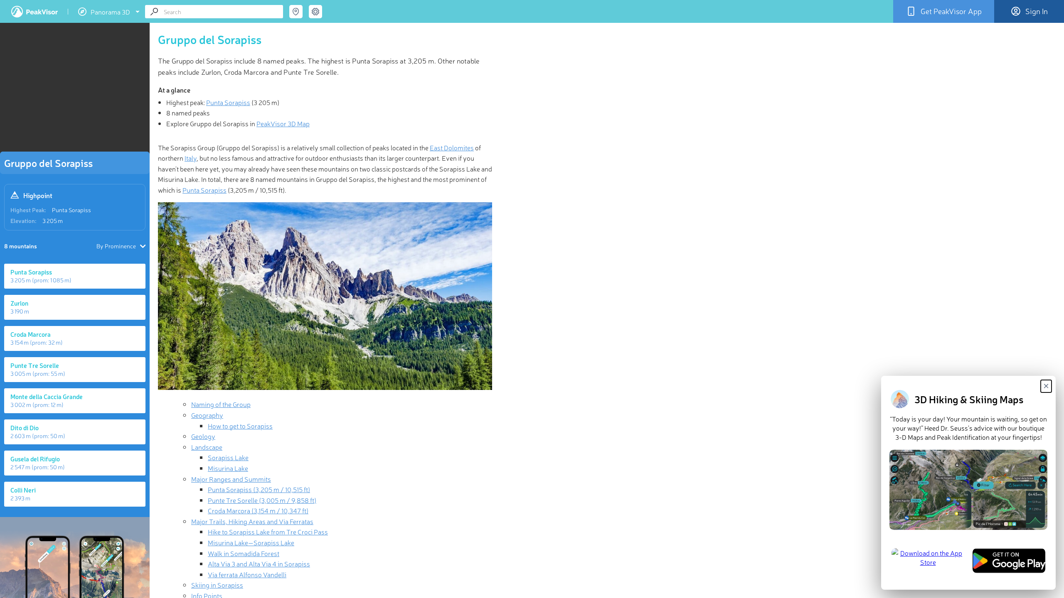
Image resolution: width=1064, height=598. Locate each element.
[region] (75, 90)
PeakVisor (34, 11)
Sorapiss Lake (228, 457)
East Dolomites (452, 147)
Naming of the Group (221, 404)
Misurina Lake (228, 468)
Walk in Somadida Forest (243, 553)
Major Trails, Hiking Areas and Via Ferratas (252, 521)
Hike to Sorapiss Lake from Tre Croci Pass (268, 531)
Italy (191, 157)
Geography (207, 414)
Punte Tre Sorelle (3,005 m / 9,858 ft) (262, 500)
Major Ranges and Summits (231, 478)
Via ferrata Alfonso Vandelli (247, 574)
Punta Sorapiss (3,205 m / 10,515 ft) (259, 489)
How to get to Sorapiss (240, 425)
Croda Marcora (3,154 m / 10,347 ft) (258, 510)
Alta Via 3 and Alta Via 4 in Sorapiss (259, 563)
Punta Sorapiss (71, 209)
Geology (203, 436)
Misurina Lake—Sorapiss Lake (251, 542)
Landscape (206, 446)
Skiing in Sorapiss (217, 584)
